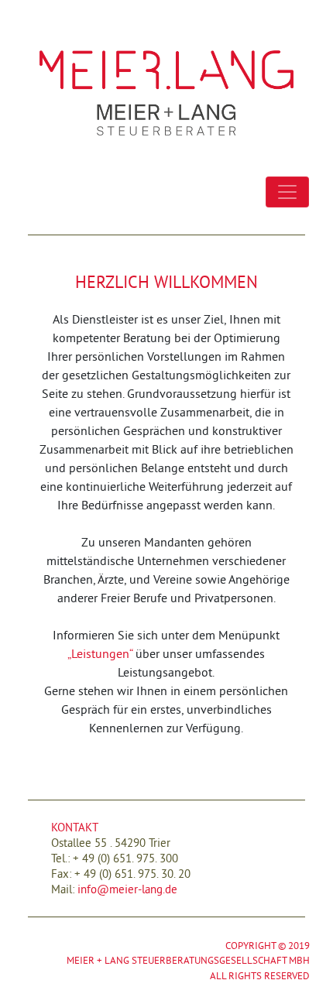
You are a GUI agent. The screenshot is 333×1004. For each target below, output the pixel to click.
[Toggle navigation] (287, 191)
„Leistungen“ (99, 653)
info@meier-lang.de (127, 889)
